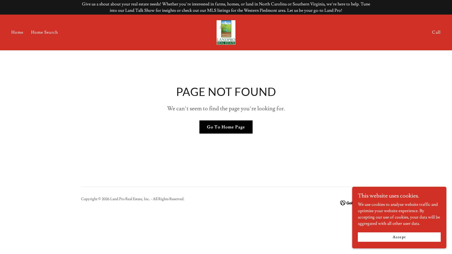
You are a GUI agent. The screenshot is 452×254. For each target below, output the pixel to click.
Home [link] (17, 32)
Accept (399, 237)
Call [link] (436, 32)
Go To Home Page (226, 127)
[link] (226, 31)
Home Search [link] (44, 32)
